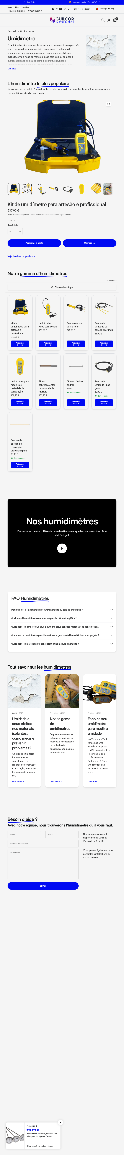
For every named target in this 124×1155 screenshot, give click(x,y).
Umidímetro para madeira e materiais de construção (20, 386)
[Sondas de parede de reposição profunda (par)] (20, 425)
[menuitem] (11, 7)
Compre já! (89, 243)
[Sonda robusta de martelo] (76, 308)
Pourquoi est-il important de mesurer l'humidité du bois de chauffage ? (47, 609)
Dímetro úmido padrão (75, 383)
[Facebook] (53, 9)
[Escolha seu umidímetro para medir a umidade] (99, 691)
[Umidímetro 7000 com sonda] (48, 308)
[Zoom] (108, 104)
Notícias (25, 7)
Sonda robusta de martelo (75, 325)
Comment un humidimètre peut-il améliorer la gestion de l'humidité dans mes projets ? (55, 635)
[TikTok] (65, 9)
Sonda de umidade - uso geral (102, 385)
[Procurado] (103, 20)
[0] (114, 20)
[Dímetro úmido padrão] (76, 366)
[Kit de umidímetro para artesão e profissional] (20, 308)
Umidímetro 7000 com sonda (48, 325)
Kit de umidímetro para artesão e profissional (20, 328)
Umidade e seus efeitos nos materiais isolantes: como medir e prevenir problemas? (23, 733)
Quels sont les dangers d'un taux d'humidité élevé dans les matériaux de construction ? (55, 626)
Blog (17, 7)
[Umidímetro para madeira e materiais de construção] (20, 366)
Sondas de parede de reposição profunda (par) (19, 445)
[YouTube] (61, 9)
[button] (60, 1122)
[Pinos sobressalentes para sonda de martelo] (48, 366)
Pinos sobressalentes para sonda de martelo (47, 386)
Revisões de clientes (17, 11)
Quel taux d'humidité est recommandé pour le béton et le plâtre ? (44, 618)
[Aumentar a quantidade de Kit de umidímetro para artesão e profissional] (20, 231)
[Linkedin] (69, 9)
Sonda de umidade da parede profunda (104, 327)
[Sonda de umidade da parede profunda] (104, 308)
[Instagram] (57, 9)
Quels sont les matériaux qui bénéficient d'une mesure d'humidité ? (45, 643)
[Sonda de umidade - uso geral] (104, 366)
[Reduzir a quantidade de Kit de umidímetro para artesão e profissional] (10, 231)
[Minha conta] (109, 20)
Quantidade (13, 225)
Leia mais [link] (17, 782)
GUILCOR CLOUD (35, 11)
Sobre (10, 7)
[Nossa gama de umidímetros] (62, 691)
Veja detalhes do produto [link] (20, 256)
